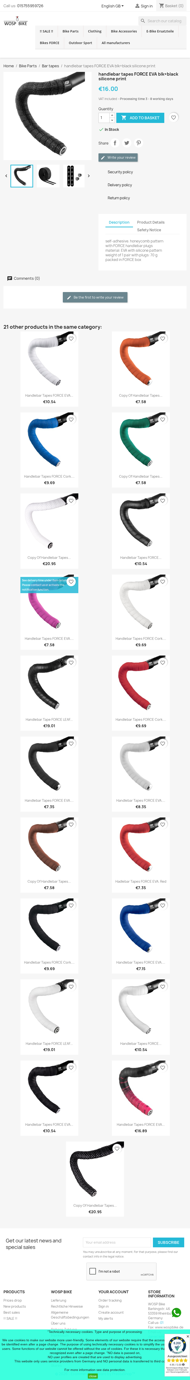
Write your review (121, 157)
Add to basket (140, 117)
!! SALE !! (46, 31)
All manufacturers (116, 43)
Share (115, 143)
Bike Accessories (124, 31)
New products (14, 1306)
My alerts (105, 1318)
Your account (113, 1291)
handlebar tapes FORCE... (141, 557)
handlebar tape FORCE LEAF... (49, 719)
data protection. (114, 1370)
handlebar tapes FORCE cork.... (49, 476)
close (93, 1376)
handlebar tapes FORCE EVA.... (49, 638)
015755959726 (30, 5)
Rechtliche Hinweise (67, 1306)
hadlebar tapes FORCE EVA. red (140, 881)
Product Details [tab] (151, 222)
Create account (111, 1312)
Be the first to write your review (98, 297)
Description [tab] (119, 222)
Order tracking (110, 1300)
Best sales (11, 1312)
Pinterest (138, 143)
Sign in (103, 1306)
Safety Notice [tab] (149, 230)
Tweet (126, 143)
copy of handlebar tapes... (140, 395)
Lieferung (58, 1300)
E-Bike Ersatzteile (160, 31)
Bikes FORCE (49, 43)
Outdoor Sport (80, 43)
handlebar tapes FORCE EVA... (49, 395)
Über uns (58, 1323)
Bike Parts (71, 31)
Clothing (94, 31)
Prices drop (12, 1300)
